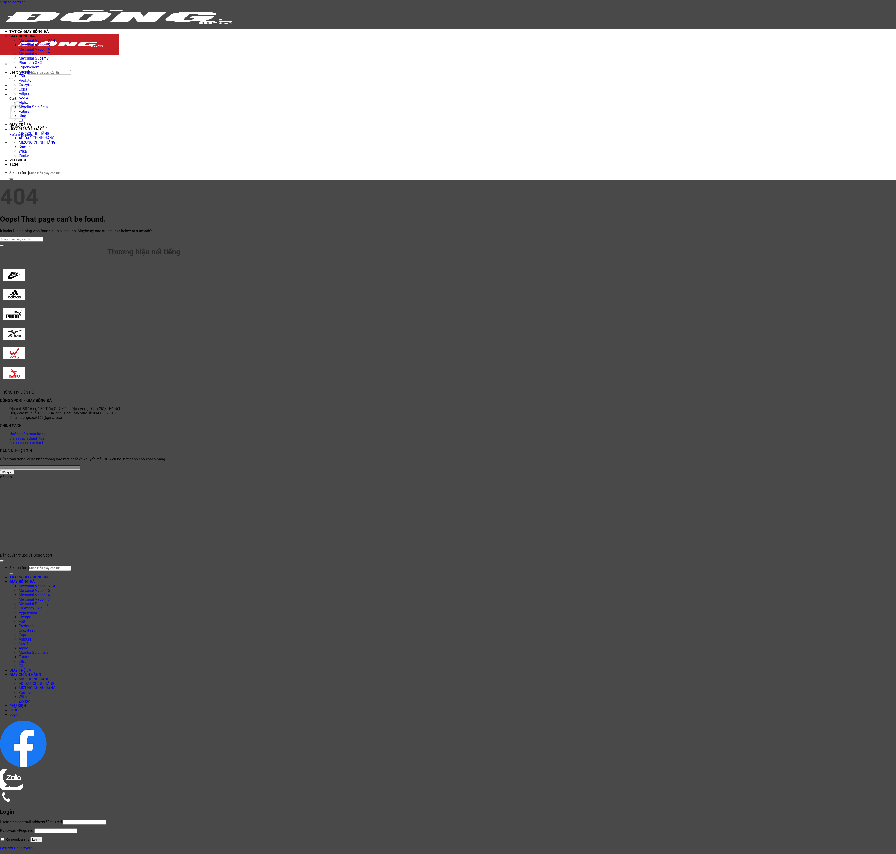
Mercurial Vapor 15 (34, 45)
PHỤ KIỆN (17, 160)
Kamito (25, 147)
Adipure (25, 93)
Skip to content (12, 2)
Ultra (22, 661)
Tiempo (25, 71)
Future (24, 657)
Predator (26, 80)
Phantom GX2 (30, 62)
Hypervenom (29, 67)
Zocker (24, 156)
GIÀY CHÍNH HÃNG (25, 129)
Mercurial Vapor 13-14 (37, 40)
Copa (23, 89)
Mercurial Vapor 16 (34, 49)
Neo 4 (23, 98)
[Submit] (11, 78)
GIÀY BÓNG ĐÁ (22, 36)
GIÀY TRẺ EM (20, 124)
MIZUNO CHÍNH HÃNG (37, 142)
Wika (23, 151)
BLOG (14, 164)
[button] (10, 64)
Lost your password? (17, 848)
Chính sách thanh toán (28, 438)
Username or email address (31, 822)
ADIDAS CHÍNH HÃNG (37, 138)
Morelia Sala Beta (33, 107)
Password (16, 830)
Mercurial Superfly (34, 58)
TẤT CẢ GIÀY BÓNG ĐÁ (29, 31)
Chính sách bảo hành (26, 443)
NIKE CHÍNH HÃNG (34, 133)
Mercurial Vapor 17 (34, 54)
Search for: (18, 72)
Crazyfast (27, 85)
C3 (21, 120)
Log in (36, 839)
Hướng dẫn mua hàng (27, 434)
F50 (22, 76)
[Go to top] (2, 561)
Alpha (23, 648)
